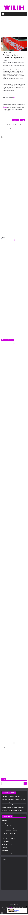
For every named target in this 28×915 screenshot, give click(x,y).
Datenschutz (5, 850)
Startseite (4, 820)
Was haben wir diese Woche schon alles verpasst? (13, 807)
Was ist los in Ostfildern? (9, 838)
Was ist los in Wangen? (9, 836)
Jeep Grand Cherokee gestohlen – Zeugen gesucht (12, 124)
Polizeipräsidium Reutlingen (11, 93)
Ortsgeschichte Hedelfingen (11, 830)
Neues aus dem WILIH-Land (8, 825)
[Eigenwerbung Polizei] (14, 137)
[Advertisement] (14, 27)
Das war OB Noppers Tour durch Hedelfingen (12, 802)
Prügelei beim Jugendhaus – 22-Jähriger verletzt (12, 810)
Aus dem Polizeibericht (7, 844)
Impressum (4, 847)
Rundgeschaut (7, 841)
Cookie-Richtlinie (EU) (7, 853)
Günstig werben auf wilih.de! (8, 823)
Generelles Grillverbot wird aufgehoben (11, 796)
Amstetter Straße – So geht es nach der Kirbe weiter (13, 799)
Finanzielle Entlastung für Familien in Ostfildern (12, 804)
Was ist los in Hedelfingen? (9, 828)
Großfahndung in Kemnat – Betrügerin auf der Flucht (15, 128)
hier (14, 97)
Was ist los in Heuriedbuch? (10, 833)
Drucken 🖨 (15, 120)
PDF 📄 (23, 120)
